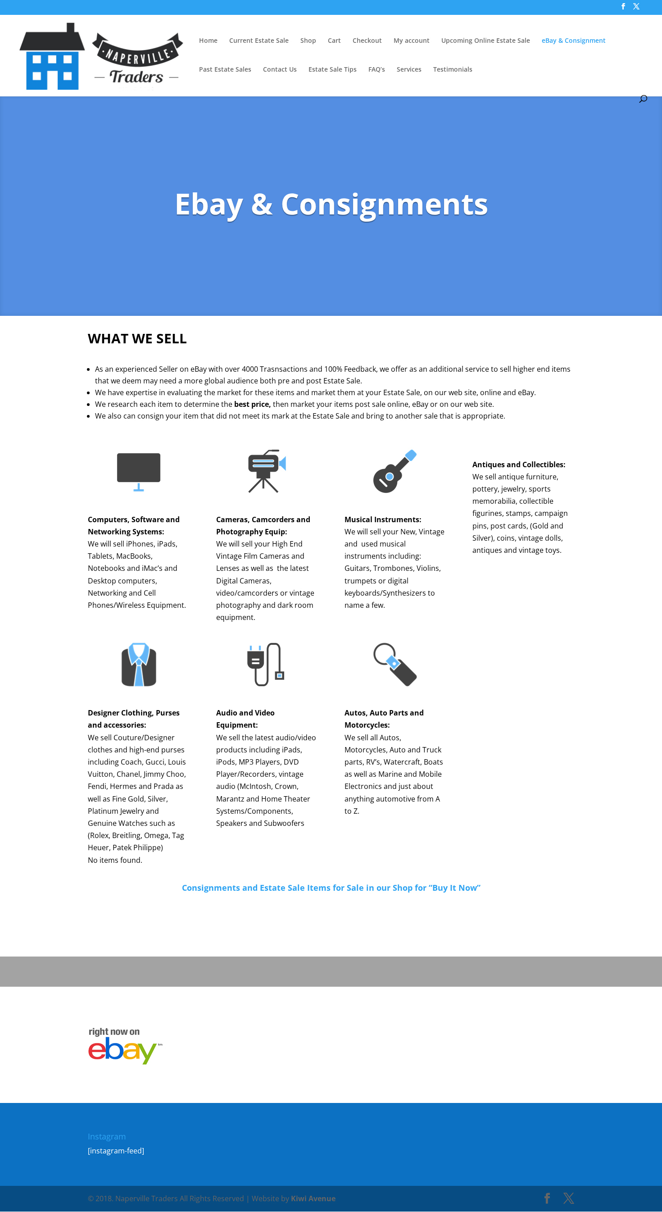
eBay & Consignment (574, 41)
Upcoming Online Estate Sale (485, 41)
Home (208, 41)
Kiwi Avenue (312, 1198)
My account (412, 41)
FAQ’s (376, 69)
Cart (334, 41)
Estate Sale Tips (332, 69)
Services (409, 69)
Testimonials (452, 69)
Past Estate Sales (225, 69)
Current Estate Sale (259, 41)
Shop (308, 41)
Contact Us (280, 69)
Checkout (367, 41)
